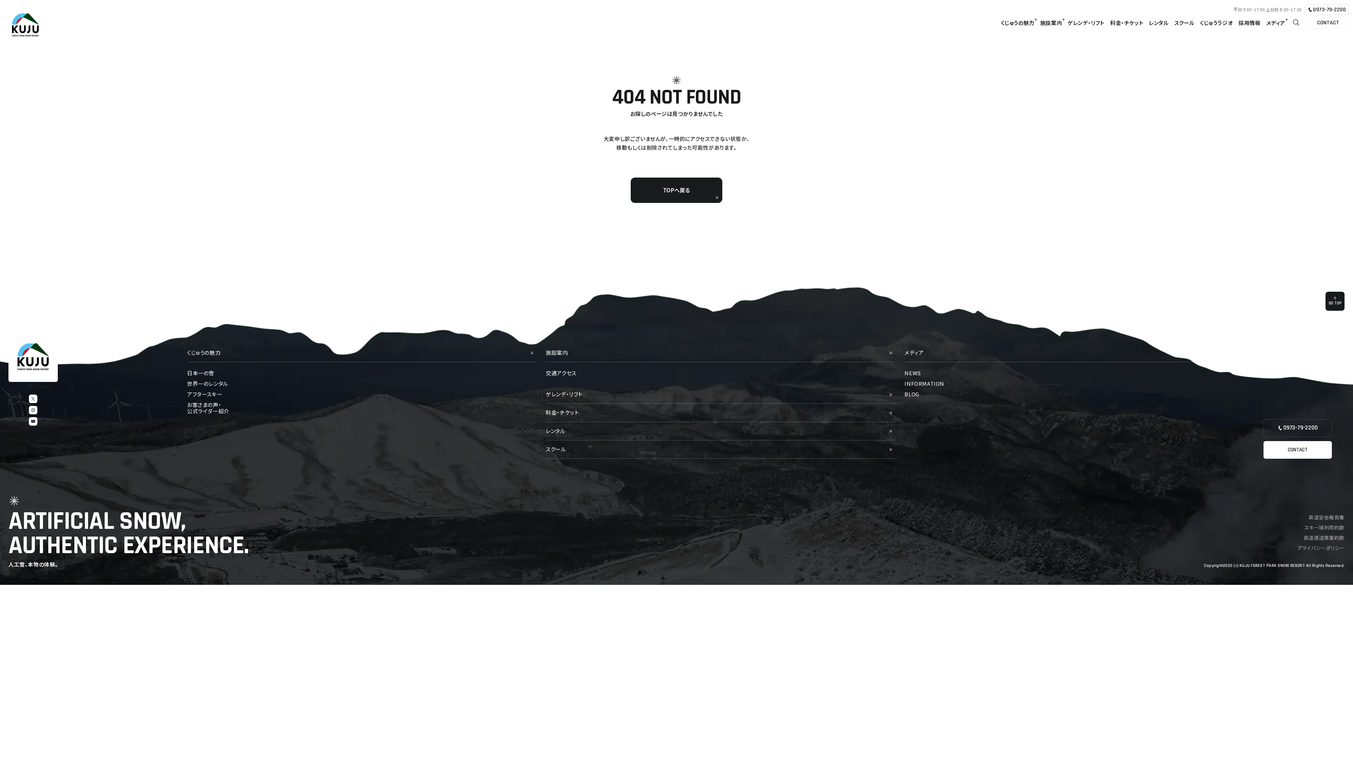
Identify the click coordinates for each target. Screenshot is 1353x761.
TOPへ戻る (676, 190)
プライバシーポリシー (1321, 547)
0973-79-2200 (1329, 9)
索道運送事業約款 (1324, 537)
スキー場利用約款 (1324, 527)
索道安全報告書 (1327, 517)
